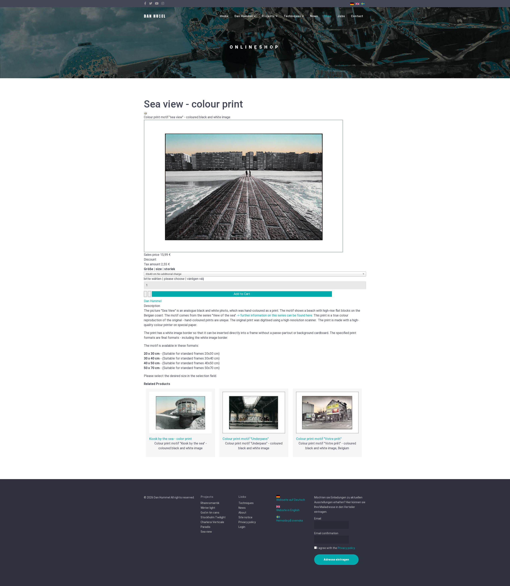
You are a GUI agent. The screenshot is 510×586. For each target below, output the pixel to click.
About (242, 512)
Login (241, 526)
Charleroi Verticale (212, 522)
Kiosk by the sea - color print (170, 439)
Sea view (206, 531)
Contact (357, 16)
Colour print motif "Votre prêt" (318, 439)
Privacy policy (247, 522)
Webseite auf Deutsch (290, 499)
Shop (328, 16)
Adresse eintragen (336, 559)
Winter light (208, 507)
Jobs (341, 16)
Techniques (292, 16)
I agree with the (336, 548)
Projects (268, 16)
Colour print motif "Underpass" (246, 439)
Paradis (205, 526)
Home (224, 16)
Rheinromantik (210, 503)
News (314, 16)
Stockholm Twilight (213, 517)
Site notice (245, 517)
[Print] (255, 113)
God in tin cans (210, 512)
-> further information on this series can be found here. (275, 315)
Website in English (287, 510)
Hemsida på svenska (289, 520)
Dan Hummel (243, 16)
